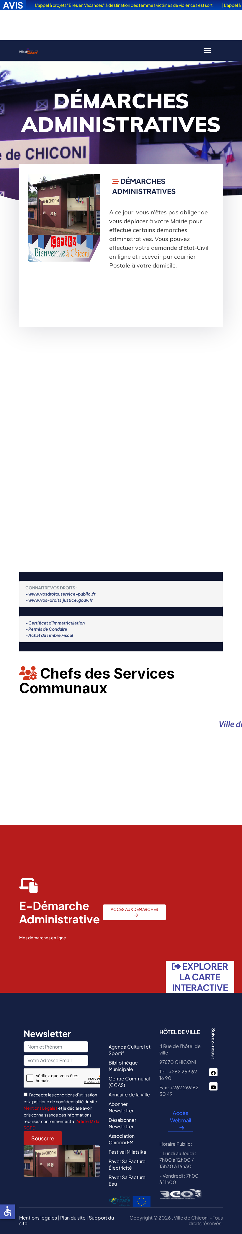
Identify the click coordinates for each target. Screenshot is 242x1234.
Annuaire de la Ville (129, 1094)
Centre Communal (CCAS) (129, 1081)
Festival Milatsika (127, 1152)
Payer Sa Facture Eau (127, 1180)
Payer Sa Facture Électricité (127, 1164)
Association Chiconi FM (122, 1139)
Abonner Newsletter (121, 1107)
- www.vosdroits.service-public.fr (60, 593)
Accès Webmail (180, 1116)
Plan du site (73, 1218)
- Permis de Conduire (46, 629)
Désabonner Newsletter (122, 1123)
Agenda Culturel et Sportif (130, 1050)
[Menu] (207, 50)
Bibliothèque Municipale (123, 1065)
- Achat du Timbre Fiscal (49, 635)
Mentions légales (38, 1218)
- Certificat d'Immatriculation (55, 622)
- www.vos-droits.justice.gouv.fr (59, 600)
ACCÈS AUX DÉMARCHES (134, 909)
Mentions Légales (41, 1108)
